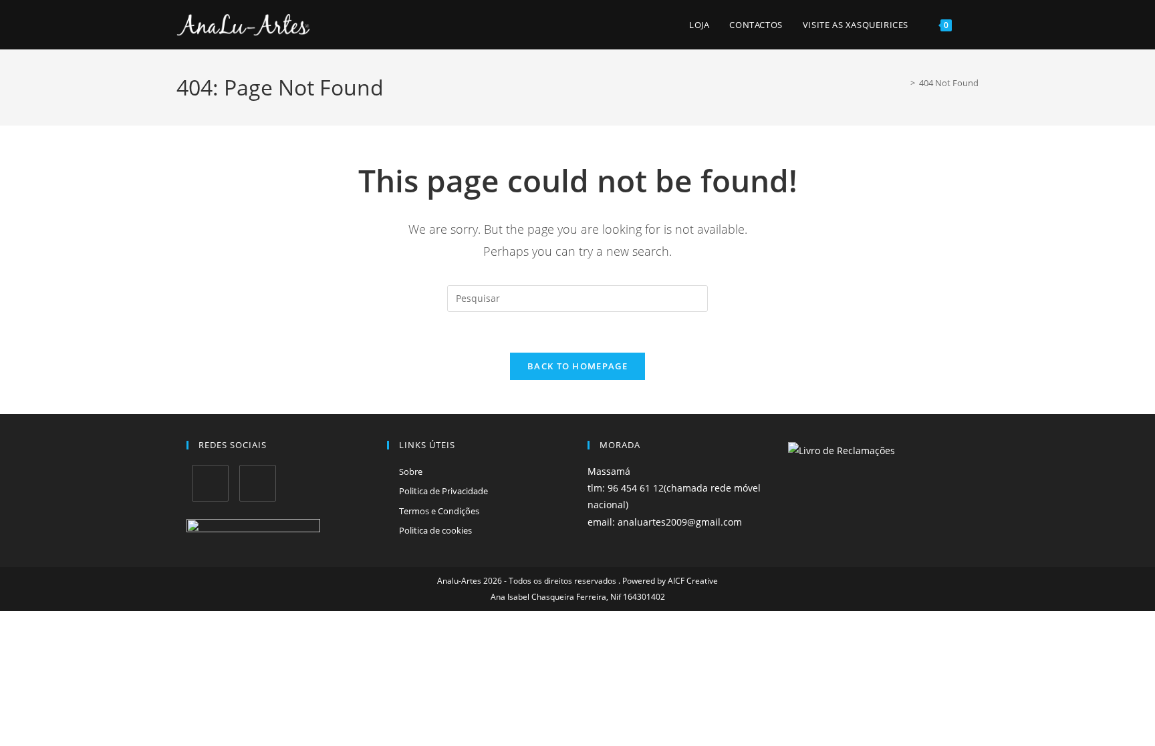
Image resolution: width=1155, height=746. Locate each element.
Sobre (410, 471)
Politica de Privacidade (443, 491)
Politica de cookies (435, 530)
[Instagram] (257, 483)
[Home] (903, 83)
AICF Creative (693, 580)
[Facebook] (210, 483)
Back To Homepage (577, 366)
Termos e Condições (439, 511)
